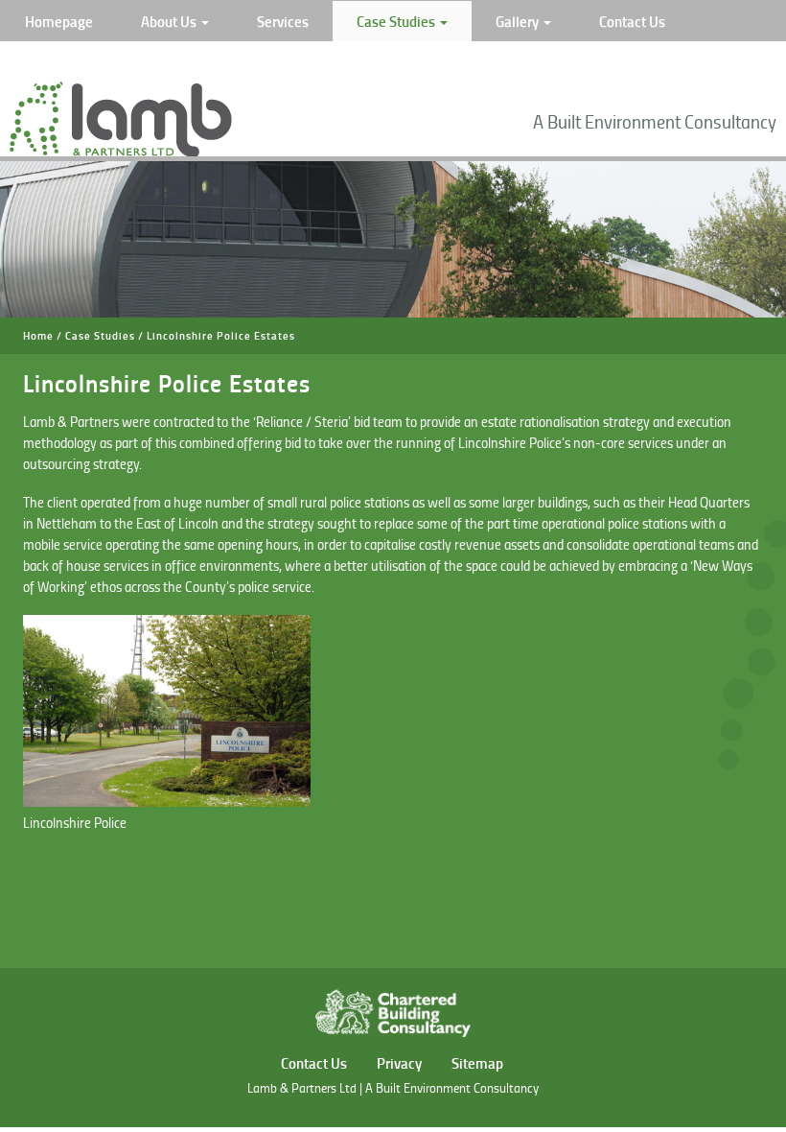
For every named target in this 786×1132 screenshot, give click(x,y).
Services (283, 21)
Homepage (59, 21)
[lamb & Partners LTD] (121, 152)
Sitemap (477, 1062)
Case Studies (397, 21)
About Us (170, 21)
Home (38, 335)
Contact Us (632, 21)
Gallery (519, 21)
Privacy (399, 1062)
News (42, 61)
